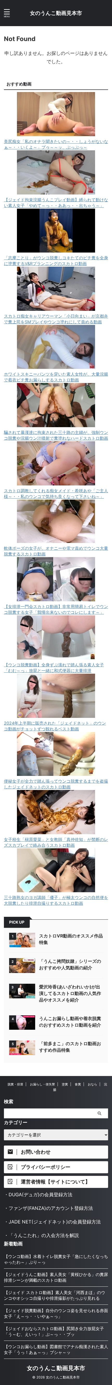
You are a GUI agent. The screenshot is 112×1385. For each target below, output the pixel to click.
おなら (92, 1084)
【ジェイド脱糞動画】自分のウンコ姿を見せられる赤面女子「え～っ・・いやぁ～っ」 (56, 1313)
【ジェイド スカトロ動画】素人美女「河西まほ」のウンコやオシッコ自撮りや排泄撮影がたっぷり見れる (54, 1295)
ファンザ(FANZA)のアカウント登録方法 (51, 1208)
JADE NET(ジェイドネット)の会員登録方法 (55, 1221)
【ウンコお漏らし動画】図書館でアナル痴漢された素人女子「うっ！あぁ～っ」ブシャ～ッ (56, 1349)
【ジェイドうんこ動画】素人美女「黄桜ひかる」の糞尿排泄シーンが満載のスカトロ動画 (56, 1277)
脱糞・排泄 (15, 1084)
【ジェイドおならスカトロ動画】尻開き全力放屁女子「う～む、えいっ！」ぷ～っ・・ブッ (54, 1331)
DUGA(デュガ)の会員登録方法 (40, 1194)
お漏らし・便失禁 (42, 1084)
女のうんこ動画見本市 (56, 13)
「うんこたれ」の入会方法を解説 (44, 1235)
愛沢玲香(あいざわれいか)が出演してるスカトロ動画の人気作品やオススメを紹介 (70, 993)
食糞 (78, 1084)
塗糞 (65, 1084)
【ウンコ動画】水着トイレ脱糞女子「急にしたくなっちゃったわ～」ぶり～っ (56, 1259)
